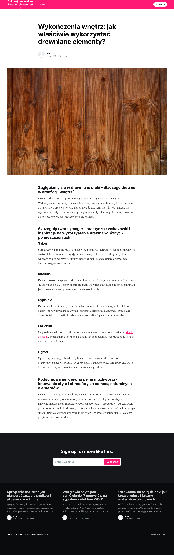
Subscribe (160, 4)
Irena (48, 53)
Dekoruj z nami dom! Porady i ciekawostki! (24, 534)
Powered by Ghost (159, 534)
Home (41, 4)
